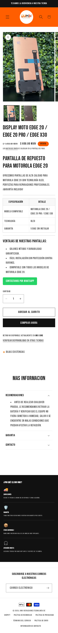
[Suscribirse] (48, 588)
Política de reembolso (23, 615)
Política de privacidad (45, 615)
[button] (7, 17)
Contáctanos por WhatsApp (20, 281)
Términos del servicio (22, 620)
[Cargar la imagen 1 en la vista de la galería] (11, 113)
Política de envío (41, 620)
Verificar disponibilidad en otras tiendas (23, 340)
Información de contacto (30, 626)
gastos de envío (12, 149)
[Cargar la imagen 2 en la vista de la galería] (29, 113)
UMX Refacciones (26, 611)
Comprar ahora (28, 323)
